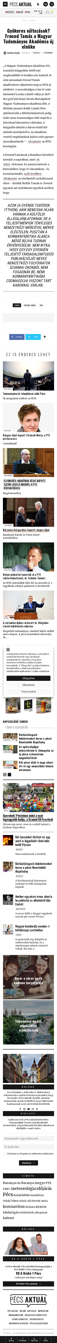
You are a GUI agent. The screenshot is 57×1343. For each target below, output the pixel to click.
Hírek (6, 810)
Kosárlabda (21, 1195)
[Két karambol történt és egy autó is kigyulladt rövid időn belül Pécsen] (8, 840)
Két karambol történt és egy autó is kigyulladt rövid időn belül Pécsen (32, 841)
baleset (8, 1218)
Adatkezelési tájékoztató (18, 671)
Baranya (9, 1183)
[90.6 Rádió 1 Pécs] (28, 1254)
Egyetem (7, 430)
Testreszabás (28, 691)
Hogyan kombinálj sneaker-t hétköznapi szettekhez (32, 928)
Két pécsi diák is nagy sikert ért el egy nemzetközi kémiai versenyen (36, 766)
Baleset (19, 849)
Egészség (8, 752)
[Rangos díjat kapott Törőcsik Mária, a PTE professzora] (28, 417)
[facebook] (20, 1109)
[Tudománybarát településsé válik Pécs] (28, 376)
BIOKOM (41, 1207)
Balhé (20, 12)
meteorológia (23, 1188)
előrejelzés (40, 1212)
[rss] (37, 1109)
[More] (45, 337)
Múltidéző (20, 909)
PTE (48, 1183)
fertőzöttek (26, 1212)
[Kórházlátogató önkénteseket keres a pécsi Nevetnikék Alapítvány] (8, 867)
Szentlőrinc (37, 1195)
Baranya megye (33, 1183)
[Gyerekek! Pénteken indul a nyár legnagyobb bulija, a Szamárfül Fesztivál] (28, 797)
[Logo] (21, 4)
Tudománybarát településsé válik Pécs (24, 394)
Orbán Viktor (11, 1200)
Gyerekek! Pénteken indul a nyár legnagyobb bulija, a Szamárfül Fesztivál (28, 817)
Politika (30, 12)
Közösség (8, 389)
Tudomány (48, 52)
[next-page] (9, 774)
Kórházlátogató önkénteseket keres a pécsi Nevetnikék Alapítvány (35, 738)
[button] (8, 649)
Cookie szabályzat (40, 671)
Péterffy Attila (39, 1200)
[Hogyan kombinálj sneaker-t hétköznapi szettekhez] (8, 929)
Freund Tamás (30, 305)
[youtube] (28, 1109)
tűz (19, 1183)
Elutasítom (28, 684)
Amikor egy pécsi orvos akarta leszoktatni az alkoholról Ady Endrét (33, 900)
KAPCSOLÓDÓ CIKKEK (15, 721)
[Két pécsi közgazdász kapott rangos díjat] (28, 512)
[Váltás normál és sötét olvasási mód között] (38, 4)
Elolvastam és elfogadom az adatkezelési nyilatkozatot (30, 1153)
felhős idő (25, 1200)
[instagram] (24, 1109)
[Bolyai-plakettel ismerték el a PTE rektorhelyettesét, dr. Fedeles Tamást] (28, 557)
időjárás (44, 1188)
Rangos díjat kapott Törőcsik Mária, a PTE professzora (26, 437)
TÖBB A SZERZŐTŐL (16, 727)
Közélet (11, 12)
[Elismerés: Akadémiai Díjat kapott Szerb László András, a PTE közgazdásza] (28, 462)
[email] (33, 1109)
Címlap (24, 21)
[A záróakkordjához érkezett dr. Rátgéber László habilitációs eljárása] (28, 605)
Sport (6, 618)
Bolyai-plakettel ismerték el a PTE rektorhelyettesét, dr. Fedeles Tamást (24, 576)
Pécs (8, 1194)
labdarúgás (11, 1212)
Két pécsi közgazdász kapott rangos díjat (26, 530)
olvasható (34, 141)
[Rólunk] (28, 1068)
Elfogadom (29, 678)
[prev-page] (5, 774)
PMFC (7, 1189)
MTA (41, 305)
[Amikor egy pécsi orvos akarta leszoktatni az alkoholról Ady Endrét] (8, 899)
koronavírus (14, 1206)
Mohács (30, 1207)
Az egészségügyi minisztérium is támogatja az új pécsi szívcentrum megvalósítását (36, 752)
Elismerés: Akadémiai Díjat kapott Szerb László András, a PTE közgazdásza (24, 484)
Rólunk (28, 1087)
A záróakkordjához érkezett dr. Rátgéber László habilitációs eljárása (26, 624)
